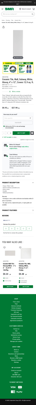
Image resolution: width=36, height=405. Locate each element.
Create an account (16, 370)
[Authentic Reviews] (6, 220)
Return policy (16, 333)
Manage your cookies (16, 341)
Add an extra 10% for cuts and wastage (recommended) (15, 127)
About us (16, 350)
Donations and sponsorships (16, 354)
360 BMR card (16, 375)
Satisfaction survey (16, 335)
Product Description (10, 183)
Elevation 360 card (16, 377)
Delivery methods (16, 306)
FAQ (16, 331)
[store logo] (9, 9)
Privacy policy (16, 339)
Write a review (16, 91)
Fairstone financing (16, 310)
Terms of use (16, 337)
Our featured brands (16, 316)
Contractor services (16, 318)
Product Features (9, 210)
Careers (16, 352)
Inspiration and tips (16, 314)
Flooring (8, 20)
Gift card (16, 312)
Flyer (16, 304)
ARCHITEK (5, 77)
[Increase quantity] (10, 133)
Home (3, 20)
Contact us (16, 329)
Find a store (16, 302)
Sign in (16, 372)
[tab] (18, 182)
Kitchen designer (16, 308)
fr (2, 3)
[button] (6, 228)
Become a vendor (16, 360)
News (16, 356)
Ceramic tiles (18, 20)
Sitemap (16, 362)
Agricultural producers (16, 320)
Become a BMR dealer (16, 358)
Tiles (12, 20)
